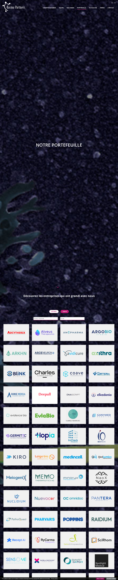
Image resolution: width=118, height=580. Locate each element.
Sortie (65, 311)
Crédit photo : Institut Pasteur (117, 280)
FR (115, 3)
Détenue (54, 311)
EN (112, 3)
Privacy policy (54, 578)
